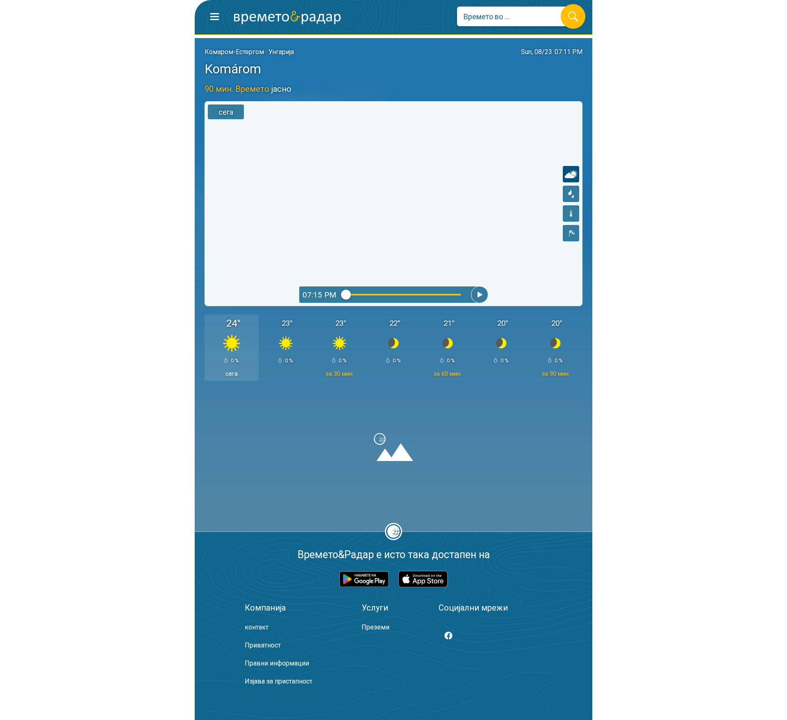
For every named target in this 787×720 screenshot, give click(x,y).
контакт (256, 627)
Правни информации (277, 663)
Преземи (375, 627)
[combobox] (515, 16)
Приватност (263, 645)
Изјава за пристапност (278, 681)
